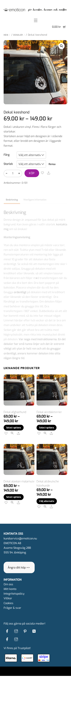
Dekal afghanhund (15, 412)
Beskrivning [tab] (12, 199)
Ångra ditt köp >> (19, 567)
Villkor (8, 598)
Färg (6, 155)
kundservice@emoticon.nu (20, 538)
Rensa (52, 164)
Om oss (8, 584)
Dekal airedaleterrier (49, 412)
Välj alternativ (46, 501)
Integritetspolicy (14, 593)
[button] (61, 46)
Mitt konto (10, 589)
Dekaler (18, 35)
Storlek (8, 164)
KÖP (31, 173)
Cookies (8, 603)
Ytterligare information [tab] (35, 199)
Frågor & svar (12, 608)
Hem (6, 35)
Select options (13, 427)
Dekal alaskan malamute (19, 481)
